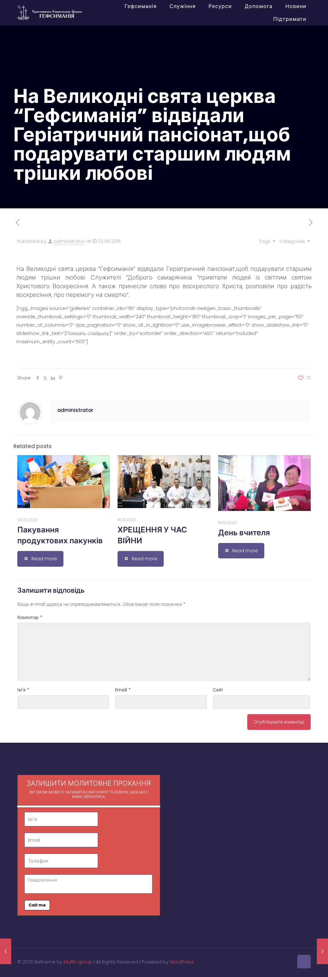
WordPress (182, 962)
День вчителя (244, 532)
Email (123, 690)
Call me (37, 905)
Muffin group (78, 962)
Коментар (29, 617)
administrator (69, 241)
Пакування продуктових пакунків (60, 535)
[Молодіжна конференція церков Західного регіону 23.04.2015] (5, 951)
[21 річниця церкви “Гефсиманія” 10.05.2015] (322, 951)
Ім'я (23, 690)
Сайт (218, 690)
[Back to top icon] (304, 961)
